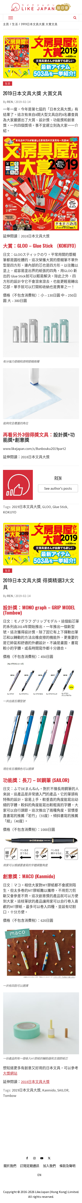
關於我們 (10, 1166)
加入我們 (49, 1166)
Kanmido (49, 1090)
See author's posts (58, 488)
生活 (7, 83)
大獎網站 (10, 1073)
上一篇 (41, 1112)
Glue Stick (60, 506)
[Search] (74, 17)
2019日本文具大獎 (26, 506)
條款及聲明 (67, 1166)
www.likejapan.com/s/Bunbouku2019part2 (34, 448)
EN (39, 1175)
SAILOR (62, 1090)
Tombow (9, 1095)
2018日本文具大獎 (35, 236)
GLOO (46, 506)
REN (10, 102)
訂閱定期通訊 (29, 1166)
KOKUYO (9, 512)
